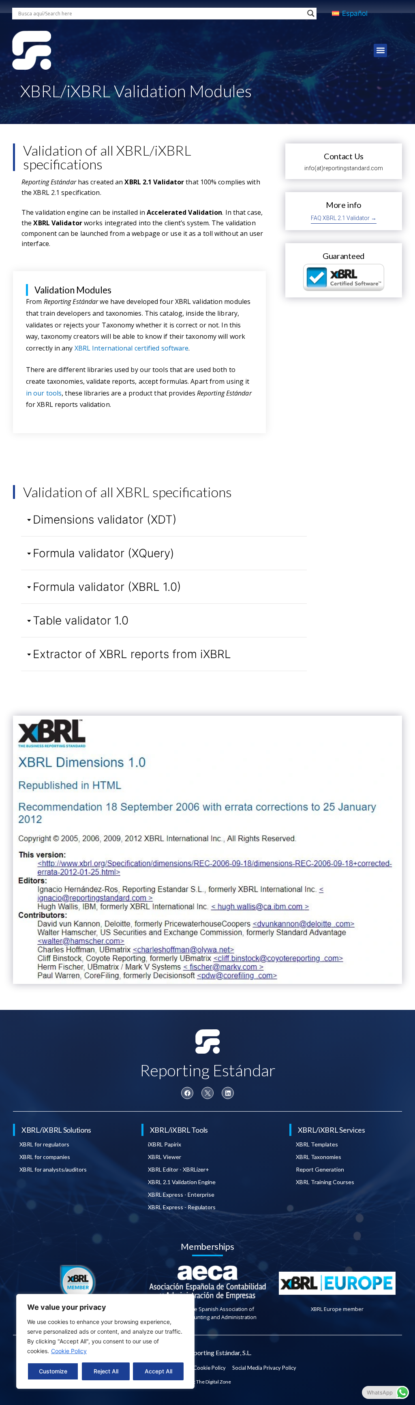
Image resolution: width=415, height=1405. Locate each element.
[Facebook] (187, 1093)
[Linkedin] (228, 1093)
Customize (53, 1371)
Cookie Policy (69, 1350)
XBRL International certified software (132, 348)
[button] (380, 50)
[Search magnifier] (311, 13)
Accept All (158, 1371)
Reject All (106, 1371)
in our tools (44, 393)
